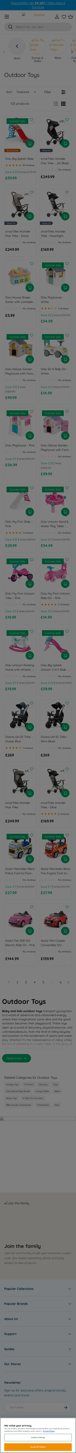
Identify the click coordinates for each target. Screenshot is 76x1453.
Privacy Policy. (49, 1431)
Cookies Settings (38, 1437)
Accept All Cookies (37, 1447)
